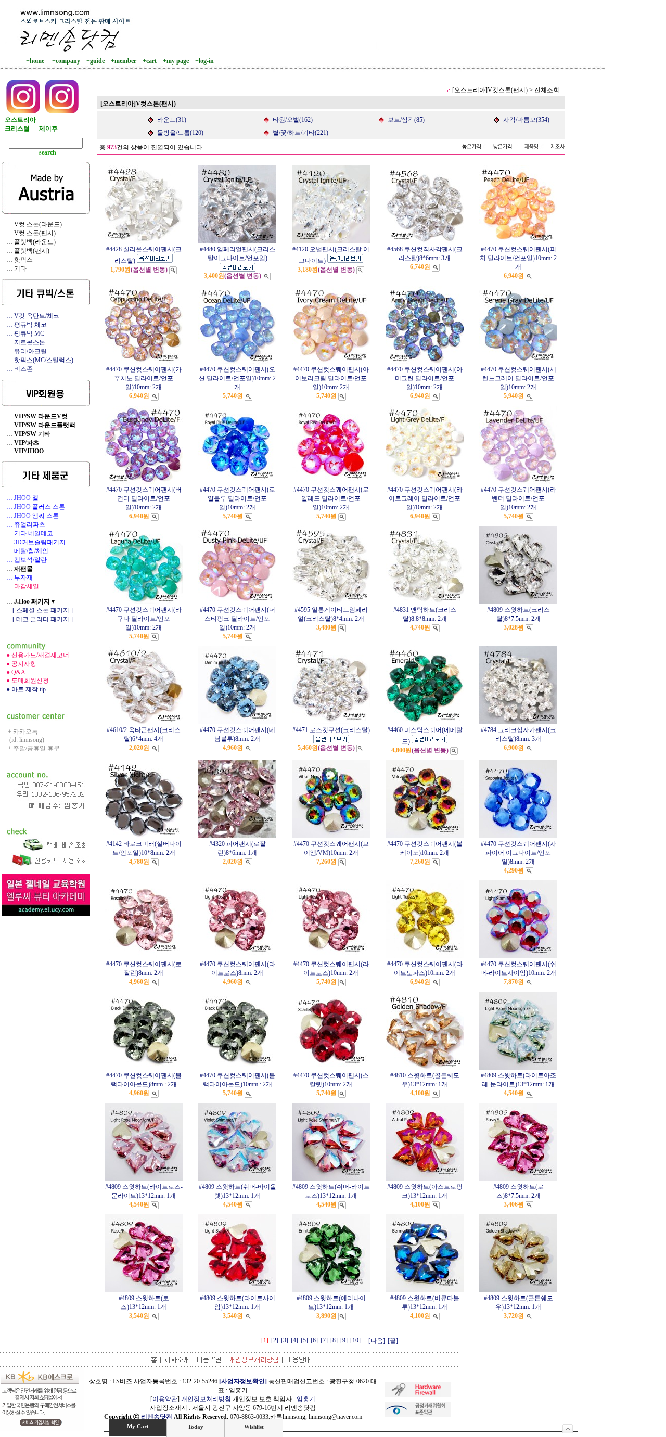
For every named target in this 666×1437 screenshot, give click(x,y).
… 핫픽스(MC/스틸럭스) (37, 360)
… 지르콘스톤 (23, 342)
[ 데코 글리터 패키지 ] (37, 619)
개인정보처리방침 (206, 1399)
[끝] (393, 1340)
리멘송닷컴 (156, 1416)
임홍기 (306, 1399)
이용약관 (164, 1399)
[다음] (376, 1340)
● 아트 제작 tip (24, 689)
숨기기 (567, 1428)
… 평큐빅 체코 (24, 324)
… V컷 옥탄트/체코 (30, 315)
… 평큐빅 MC (23, 333)
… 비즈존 (17, 369)
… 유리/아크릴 (24, 351)
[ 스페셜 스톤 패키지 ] (37, 610)
